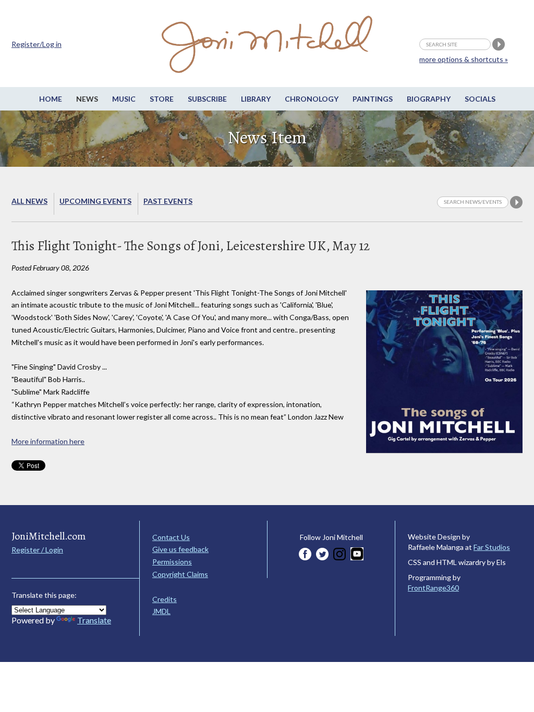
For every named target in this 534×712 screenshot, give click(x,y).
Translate (94, 620)
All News (29, 201)
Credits (164, 599)
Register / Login (37, 549)
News (87, 98)
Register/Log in (36, 44)
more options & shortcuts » (463, 59)
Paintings (373, 98)
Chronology (311, 98)
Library (256, 98)
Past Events (167, 201)
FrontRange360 (433, 587)
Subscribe (207, 98)
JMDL (161, 611)
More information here (47, 441)
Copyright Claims (180, 574)
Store (162, 98)
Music (124, 98)
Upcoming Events (95, 201)
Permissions (172, 561)
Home (50, 98)
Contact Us (171, 537)
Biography (429, 98)
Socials (480, 98)
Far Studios (492, 547)
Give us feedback (180, 549)
